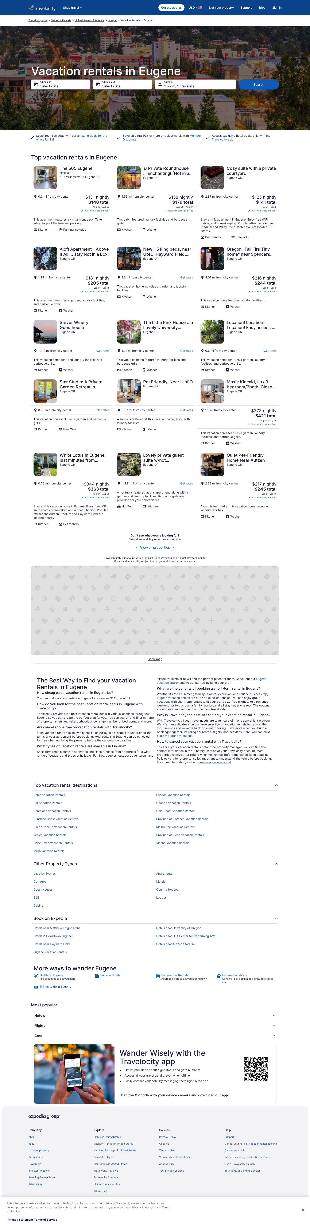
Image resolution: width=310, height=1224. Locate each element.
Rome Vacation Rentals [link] (49, 795)
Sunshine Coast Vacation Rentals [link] (56, 819)
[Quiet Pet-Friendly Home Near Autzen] (238, 489)
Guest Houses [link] (43, 889)
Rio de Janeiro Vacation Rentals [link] (55, 827)
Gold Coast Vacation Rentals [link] (175, 811)
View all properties (155, 547)
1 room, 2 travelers (179, 86)
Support (246, 7)
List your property (221, 7)
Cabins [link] (38, 905)
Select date (49, 86)
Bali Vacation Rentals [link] (48, 803)
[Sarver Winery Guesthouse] (71, 345)
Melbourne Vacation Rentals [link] (175, 827)
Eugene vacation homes (173, 698)
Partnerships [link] (35, 1157)
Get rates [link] (186, 277)
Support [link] (229, 1136)
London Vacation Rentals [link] (173, 795)
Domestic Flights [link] (103, 1157)
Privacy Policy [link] (167, 1136)
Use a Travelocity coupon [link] (240, 1163)
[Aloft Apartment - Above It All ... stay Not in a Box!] (71, 279)
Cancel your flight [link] (235, 1150)
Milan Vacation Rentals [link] (49, 851)
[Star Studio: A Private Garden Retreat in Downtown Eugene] (71, 412)
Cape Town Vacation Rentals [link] (53, 843)
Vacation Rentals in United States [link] (113, 1143)
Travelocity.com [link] (37, 20)
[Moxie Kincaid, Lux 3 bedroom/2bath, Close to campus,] (238, 412)
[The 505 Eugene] (71, 202)
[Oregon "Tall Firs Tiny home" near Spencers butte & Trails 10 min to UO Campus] (238, 279)
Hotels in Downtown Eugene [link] (53, 936)
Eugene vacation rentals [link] (50, 952)
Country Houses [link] (167, 889)
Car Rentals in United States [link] (110, 1163)
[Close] (303, 1210)
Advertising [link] (35, 1184)
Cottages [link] (40, 881)
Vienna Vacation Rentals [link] (172, 843)
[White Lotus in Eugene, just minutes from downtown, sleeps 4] (71, 489)
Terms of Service (45, 1219)
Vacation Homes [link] (45, 873)
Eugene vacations (180, 735)
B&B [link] (36, 897)
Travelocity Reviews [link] (106, 1170)
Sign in (277, 7)
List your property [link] (38, 1150)
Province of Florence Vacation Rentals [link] (182, 819)
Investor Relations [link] (39, 1170)
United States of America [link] (89, 20)
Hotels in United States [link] (107, 1136)
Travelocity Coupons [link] (106, 1177)
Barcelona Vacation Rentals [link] (52, 811)
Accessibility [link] (166, 1163)
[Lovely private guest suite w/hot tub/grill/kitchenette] (155, 489)
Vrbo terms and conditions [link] (174, 1157)
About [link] (31, 1136)
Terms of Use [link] (167, 1150)
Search (258, 84)
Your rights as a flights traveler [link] (242, 1170)
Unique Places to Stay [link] (107, 1184)
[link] (64, 978)
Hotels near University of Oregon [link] (178, 928)
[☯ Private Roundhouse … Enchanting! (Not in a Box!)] (155, 202)
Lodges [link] (161, 897)
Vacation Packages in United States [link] (115, 1150)
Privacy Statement (20, 1219)
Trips (262, 7)
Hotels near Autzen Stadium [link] (175, 944)
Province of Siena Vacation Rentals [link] (180, 835)
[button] (155, 1015)
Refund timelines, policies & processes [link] (247, 1157)
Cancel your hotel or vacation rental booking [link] (251, 1143)
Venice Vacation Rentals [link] (50, 835)
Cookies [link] (164, 1143)
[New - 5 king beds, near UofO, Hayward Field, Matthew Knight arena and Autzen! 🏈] (155, 279)
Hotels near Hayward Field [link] (52, 944)
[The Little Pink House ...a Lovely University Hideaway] (155, 345)
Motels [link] (160, 881)
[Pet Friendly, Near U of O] (155, 412)
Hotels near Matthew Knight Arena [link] (57, 928)
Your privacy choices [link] (171, 1170)
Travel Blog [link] (100, 1190)
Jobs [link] (31, 1143)
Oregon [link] (112, 20)
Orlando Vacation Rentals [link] (173, 803)
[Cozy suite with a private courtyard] (238, 202)
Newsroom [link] (34, 1163)
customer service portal (214, 762)
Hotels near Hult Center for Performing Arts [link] (185, 936)
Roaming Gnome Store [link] (41, 1177)
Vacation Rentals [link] (61, 20)
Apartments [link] (164, 873)
